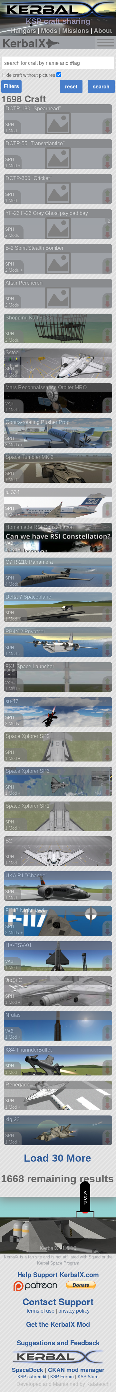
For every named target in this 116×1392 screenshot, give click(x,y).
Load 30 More (57, 1158)
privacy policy (74, 1311)
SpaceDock (27, 1370)
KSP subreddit (31, 1376)
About (103, 30)
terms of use (40, 1311)
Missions (75, 30)
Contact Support (58, 1301)
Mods (49, 30)
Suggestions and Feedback (58, 1342)
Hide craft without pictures (28, 74)
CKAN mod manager (76, 1370)
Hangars (23, 30)
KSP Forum (62, 1376)
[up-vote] (108, 124)
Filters (11, 86)
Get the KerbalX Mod (58, 1324)
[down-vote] (108, 130)
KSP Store (88, 1376)
